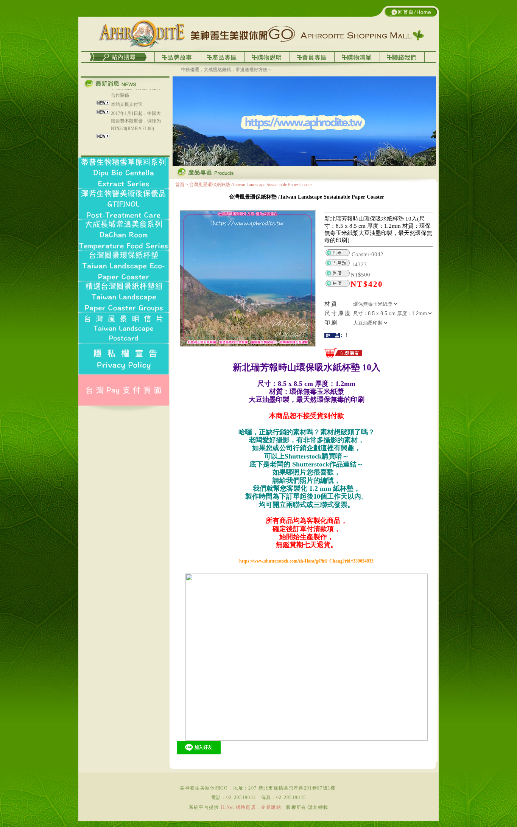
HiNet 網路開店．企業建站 (251, 807)
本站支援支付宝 (127, 93)
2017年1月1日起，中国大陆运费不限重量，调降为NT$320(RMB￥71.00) (136, 110)
